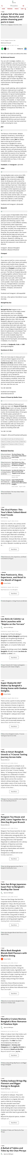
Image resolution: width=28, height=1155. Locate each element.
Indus (13, 439)
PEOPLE (17, 8)
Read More (14, 549)
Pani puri (21, 444)
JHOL (6, 439)
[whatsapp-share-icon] (2, 49)
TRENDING (9, 8)
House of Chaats (15, 441)
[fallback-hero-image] (6, 456)
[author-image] (2, 583)
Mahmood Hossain (6, 43)
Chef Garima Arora (19, 439)
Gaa (2, 439)
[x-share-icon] (5, 49)
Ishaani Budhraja (5, 1089)
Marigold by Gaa (5, 444)
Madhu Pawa (22, 441)
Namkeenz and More (14, 444)
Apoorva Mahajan (8, 627)
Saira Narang (4, 517)
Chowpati (9, 441)
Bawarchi (3, 441)
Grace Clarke (7, 583)
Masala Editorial (5, 760)
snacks (3, 446)
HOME (3, 8)
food (9, 439)
